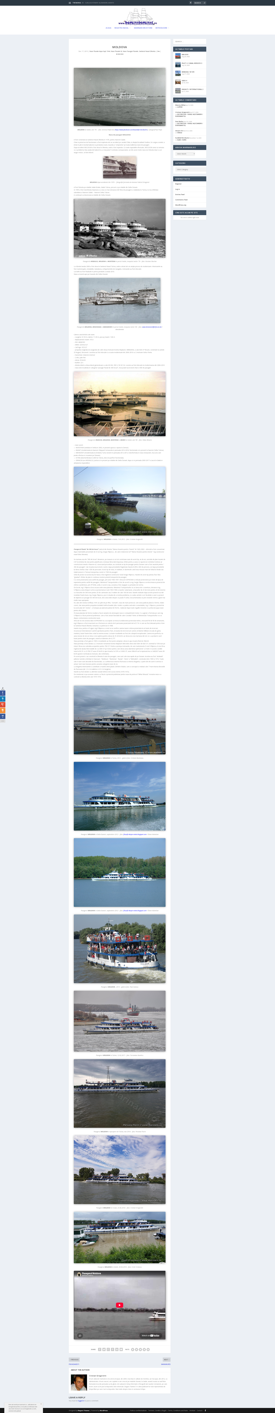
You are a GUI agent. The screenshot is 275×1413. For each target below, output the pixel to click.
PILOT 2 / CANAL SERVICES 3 (192, 63)
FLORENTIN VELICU (182, 138)
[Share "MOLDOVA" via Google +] (108, 1349)
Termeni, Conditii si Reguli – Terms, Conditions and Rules (168, 1410)
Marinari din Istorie (143, 28)
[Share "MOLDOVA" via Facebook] (100, 1349)
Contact (199, 1410)
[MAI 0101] (178, 56)
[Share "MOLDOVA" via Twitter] (104, 1349)
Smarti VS (179, 131)
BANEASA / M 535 (188, 72)
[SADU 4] (178, 82)
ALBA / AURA (181, 140)
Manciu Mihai (180, 105)
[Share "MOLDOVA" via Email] (121, 1349)
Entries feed (179, 194)
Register (178, 184)
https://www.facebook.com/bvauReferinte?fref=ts (131, 130)
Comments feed (181, 200)
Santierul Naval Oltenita (147, 51)
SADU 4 (184, 81)
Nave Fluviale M (116, 51)
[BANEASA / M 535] (178, 73)
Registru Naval (122, 28)
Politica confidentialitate (138, 1410)
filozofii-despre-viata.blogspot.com (135, 834)
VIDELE (179, 133)
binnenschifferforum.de (154, 327)
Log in (177, 189)
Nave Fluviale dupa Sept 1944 (99, 51)
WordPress (104, 1410)
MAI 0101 (185, 54)
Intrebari (192, 1410)
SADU (84, 3)
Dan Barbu (179, 121)
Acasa (108, 28)
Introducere (161, 28)
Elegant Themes (83, 1410)
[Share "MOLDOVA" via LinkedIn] (117, 1349)
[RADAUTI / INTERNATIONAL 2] (178, 90)
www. (144, 327)
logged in (81, 1401)
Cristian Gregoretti (97, 1376)
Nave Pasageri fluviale (130, 51)
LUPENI (179, 107)
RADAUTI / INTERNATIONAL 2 (192, 89)
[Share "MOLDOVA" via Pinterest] (112, 1349)
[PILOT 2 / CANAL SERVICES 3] (178, 64)
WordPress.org (180, 205)
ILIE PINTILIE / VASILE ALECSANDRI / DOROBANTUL (189, 115)
